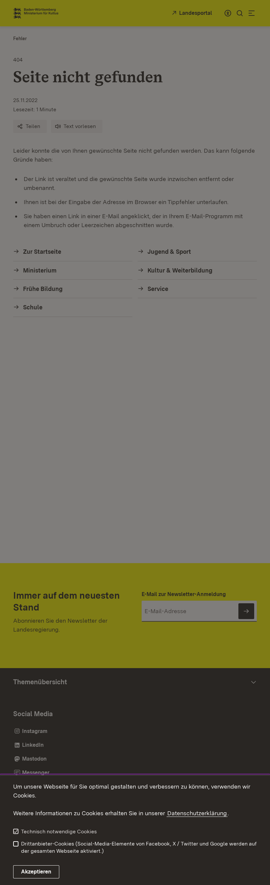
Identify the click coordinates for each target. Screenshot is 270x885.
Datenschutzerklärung (197, 813)
